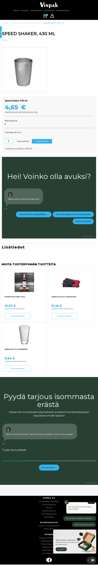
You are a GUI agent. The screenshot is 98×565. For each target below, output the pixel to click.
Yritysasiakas (36, 10)
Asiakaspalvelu (62, 10)
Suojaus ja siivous (49, 547)
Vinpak (5, 23)
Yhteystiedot (49, 10)
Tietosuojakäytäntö (49, 514)
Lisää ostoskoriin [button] (18, 316)
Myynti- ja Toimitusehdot (49, 526)
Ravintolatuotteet (49, 544)
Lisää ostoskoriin (42, 141)
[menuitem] (16, 11)
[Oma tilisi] (52, 15)
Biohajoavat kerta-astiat (49, 538)
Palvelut (25, 10)
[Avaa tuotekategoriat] (1, 32)
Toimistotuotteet (49, 553)
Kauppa (16, 10)
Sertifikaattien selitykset (49, 501)
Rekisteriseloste (49, 511)
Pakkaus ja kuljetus (49, 541)
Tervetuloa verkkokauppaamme (25, 23)
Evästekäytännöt (49, 505)
